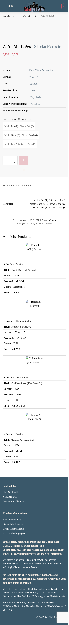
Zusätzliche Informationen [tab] (17, 185)
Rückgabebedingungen (14, 524)
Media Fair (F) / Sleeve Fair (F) (19, 126)
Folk (31, 70)
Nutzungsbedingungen (14, 533)
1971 (32, 90)
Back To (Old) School (24, 270)
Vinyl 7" (33, 77)
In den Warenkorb (24, 161)
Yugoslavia (35, 97)
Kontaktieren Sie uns (13, 501)
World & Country (30, 16)
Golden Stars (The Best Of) (27, 383)
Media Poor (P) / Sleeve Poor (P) (19, 144)
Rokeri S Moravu (21, 326)
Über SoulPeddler (12, 492)
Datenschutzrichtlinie (13, 528)
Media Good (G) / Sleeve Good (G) (21, 135)
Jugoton (34, 83)
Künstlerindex (10, 496)
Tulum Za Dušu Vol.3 (24, 439)
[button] (63, 6)
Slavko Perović (47, 46)
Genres (16, 16)
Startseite (6, 16)
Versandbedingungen (13, 519)
